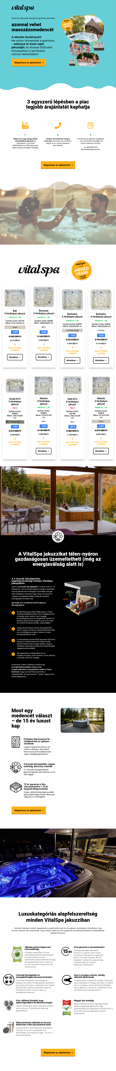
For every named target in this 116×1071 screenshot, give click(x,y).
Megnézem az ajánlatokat (27, 62)
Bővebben (13, 357)
